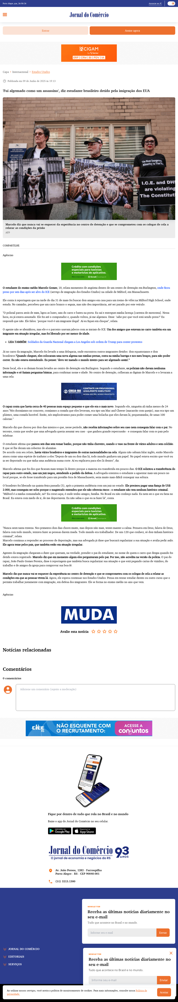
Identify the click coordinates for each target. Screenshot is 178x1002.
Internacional (20, 72)
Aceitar (164, 992)
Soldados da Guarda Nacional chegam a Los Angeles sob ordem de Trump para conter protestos (85, 342)
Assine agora (132, 30)
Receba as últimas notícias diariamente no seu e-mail (129, 914)
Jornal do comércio (23, 949)
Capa (6, 72)
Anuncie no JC (155, 3)
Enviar (163, 932)
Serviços (15, 964)
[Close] (171, 953)
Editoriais (16, 956)
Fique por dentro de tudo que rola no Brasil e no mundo (88, 814)
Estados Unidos (41, 72)
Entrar (45, 30)
